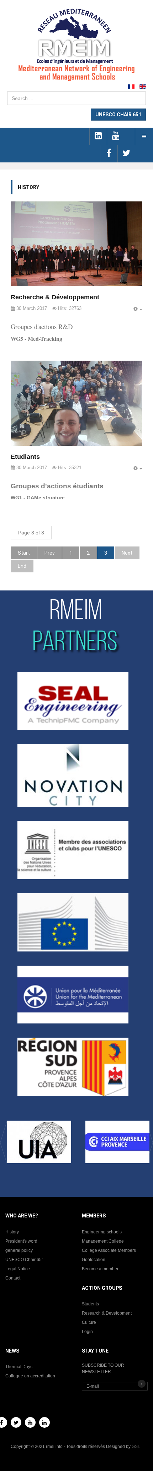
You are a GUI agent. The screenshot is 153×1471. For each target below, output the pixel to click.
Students (90, 1303)
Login (87, 1331)
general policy (19, 1250)
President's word (21, 1241)
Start (24, 553)
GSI (135, 1446)
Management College (103, 1241)
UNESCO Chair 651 (24, 1259)
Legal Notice (17, 1268)
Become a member (100, 1268)
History (12, 1231)
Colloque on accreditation (30, 1375)
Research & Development (107, 1313)
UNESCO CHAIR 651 (118, 114)
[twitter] (126, 153)
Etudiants (25, 456)
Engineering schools (102, 1231)
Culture (89, 1322)
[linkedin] (98, 136)
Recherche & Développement (55, 297)
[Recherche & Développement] (76, 243)
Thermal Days (18, 1366)
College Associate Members (109, 1250)
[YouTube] (30, 1422)
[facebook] (108, 153)
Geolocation (93, 1259)
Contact (12, 1278)
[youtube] (115, 136)
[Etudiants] (76, 403)
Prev (49, 553)
